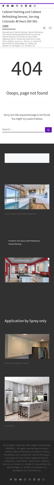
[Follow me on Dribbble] (22, 6)
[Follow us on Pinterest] (30, 6)
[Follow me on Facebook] (8, 6)
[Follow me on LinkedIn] (26, 6)
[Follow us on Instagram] (35, 6)
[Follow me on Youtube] (12, 6)
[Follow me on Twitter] (3, 6)
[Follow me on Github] (17, 6)
